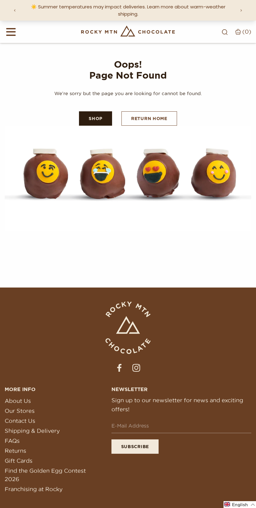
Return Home (149, 118)
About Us (18, 401)
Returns (15, 451)
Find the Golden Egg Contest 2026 (45, 475)
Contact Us (20, 421)
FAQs (12, 441)
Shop (95, 118)
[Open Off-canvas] (11, 32)
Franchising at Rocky (34, 489)
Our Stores (20, 411)
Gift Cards (18, 461)
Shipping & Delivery (32, 431)
